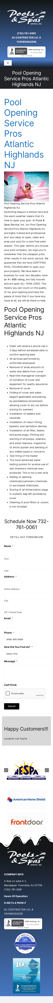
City (6, 600)
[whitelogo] (26, 10)
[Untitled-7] (26, 933)
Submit (11, 706)
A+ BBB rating (16, 279)
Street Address (12, 589)
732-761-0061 (32, 524)
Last (6, 570)
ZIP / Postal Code (13, 612)
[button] (6, 770)
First (6, 559)
